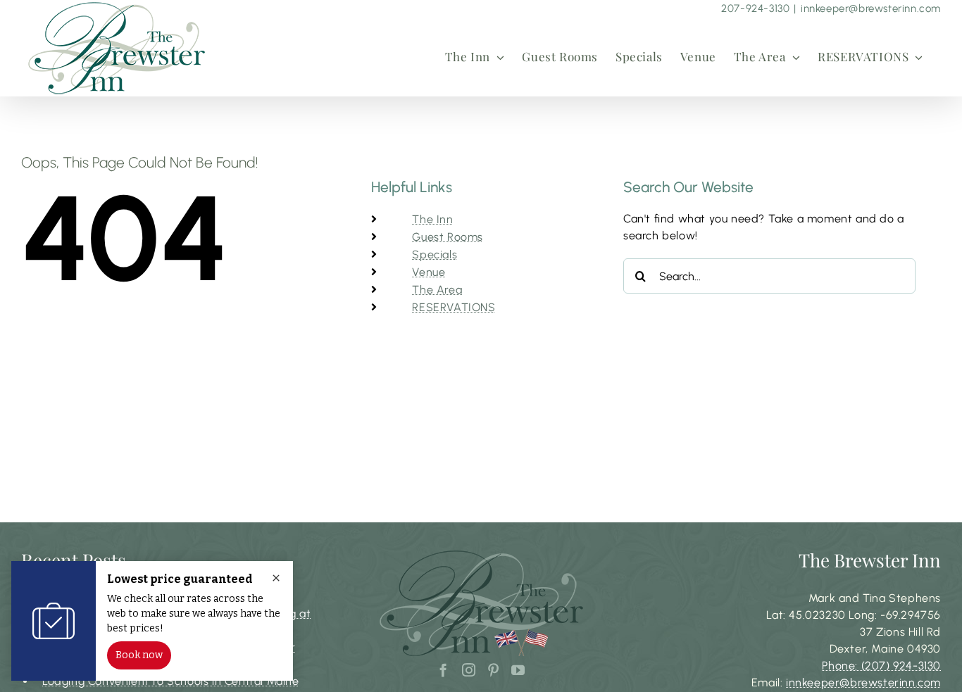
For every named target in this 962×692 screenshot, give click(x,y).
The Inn (432, 219)
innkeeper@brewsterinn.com (871, 8)
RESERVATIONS (453, 307)
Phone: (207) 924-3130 (881, 665)
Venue (428, 272)
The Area (437, 289)
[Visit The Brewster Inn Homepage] (117, 48)
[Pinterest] (494, 670)
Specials (434, 254)
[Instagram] (469, 670)
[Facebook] (444, 670)
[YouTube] (518, 670)
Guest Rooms (447, 237)
